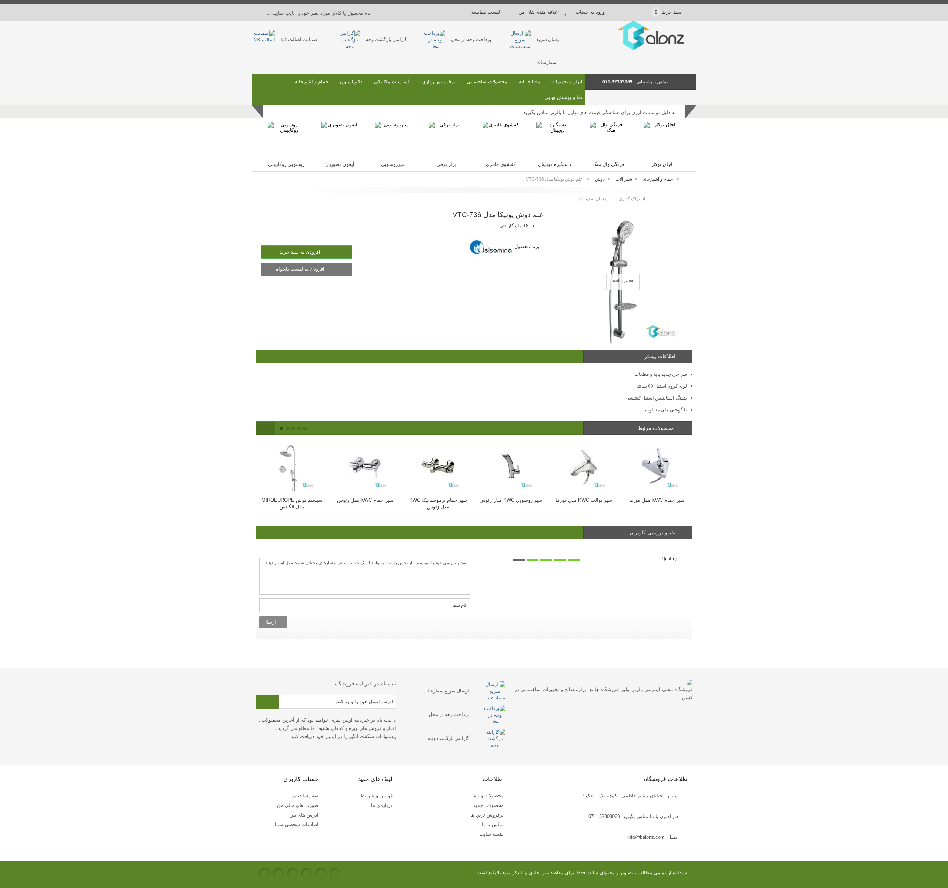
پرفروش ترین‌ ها (487, 815)
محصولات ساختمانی (487, 81)
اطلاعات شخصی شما (296, 824)
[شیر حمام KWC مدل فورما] (657, 465)
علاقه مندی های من (538, 12)
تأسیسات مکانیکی (392, 81)
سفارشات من (304, 795)
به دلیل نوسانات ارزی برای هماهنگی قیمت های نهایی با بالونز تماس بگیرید (599, 112)
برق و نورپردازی (438, 81)
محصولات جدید (488, 805)
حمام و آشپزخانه (311, 81)
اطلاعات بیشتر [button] (659, 356)
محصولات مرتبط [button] (656, 428)
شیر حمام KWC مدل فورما (656, 500)
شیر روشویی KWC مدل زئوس (511, 500)
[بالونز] (640, 48)
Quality (669, 558)
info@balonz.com (646, 837)
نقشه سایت (491, 834)
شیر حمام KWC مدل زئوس (365, 500)
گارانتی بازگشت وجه (386, 39)
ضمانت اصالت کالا (299, 39)
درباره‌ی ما (382, 805)
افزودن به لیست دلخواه (301, 269)
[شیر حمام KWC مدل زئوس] (365, 465)
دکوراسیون (351, 81)
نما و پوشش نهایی (564, 97)
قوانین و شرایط (376, 795)
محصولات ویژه (489, 795)
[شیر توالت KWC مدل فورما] (584, 465)
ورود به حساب (590, 12)
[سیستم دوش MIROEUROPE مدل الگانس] (292, 465)
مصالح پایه (529, 81)
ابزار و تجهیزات (567, 81)
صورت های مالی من (297, 805)
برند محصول (527, 246)
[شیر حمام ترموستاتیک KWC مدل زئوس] (438, 465)
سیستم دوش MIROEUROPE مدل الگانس (292, 503)
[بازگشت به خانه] (687, 179)
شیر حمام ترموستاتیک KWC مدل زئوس (438, 503)
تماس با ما (493, 824)
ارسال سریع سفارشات (446, 691)
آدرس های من (304, 815)
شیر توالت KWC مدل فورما (583, 500)
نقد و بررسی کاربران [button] (652, 532)
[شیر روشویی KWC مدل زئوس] (511, 465)
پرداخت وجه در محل (471, 39)
